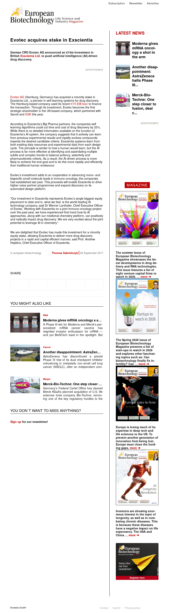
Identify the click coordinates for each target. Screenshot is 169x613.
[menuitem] (116, 3)
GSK (28, 114)
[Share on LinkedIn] (75, 284)
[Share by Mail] (94, 284)
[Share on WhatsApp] (57, 284)
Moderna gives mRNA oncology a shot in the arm (81, 320)
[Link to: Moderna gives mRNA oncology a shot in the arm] (25, 323)
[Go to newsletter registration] (137, 561)
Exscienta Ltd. (30, 56)
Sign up (15, 422)
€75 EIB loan (79, 104)
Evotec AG (17, 97)
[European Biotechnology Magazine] (46, 15)
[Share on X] (38, 284)
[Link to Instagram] (156, 607)
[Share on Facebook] (20, 284)
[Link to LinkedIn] (149, 607)
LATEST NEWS (130, 33)
